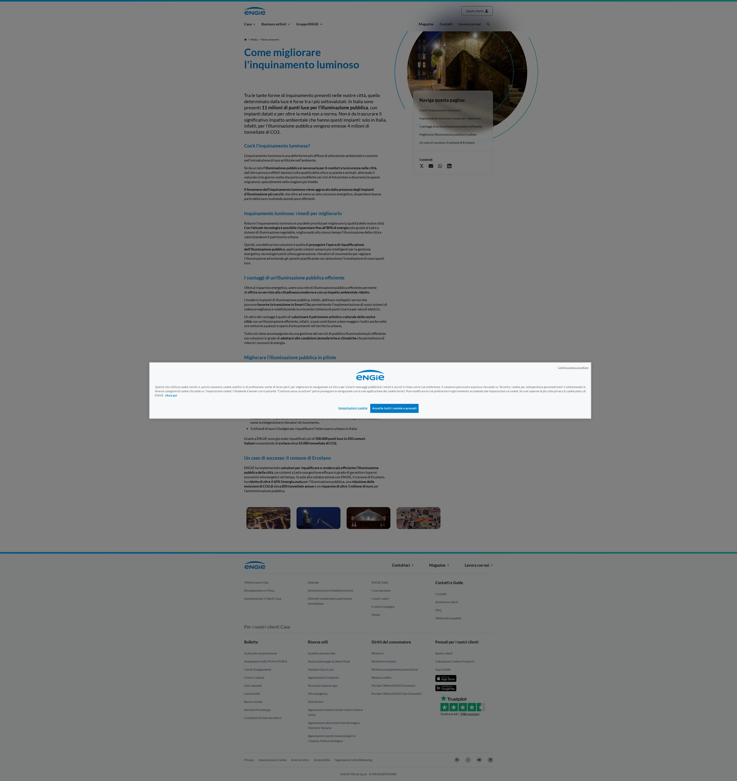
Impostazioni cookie (352, 408)
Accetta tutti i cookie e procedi (394, 408)
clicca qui (171, 395)
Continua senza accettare (573, 367)
